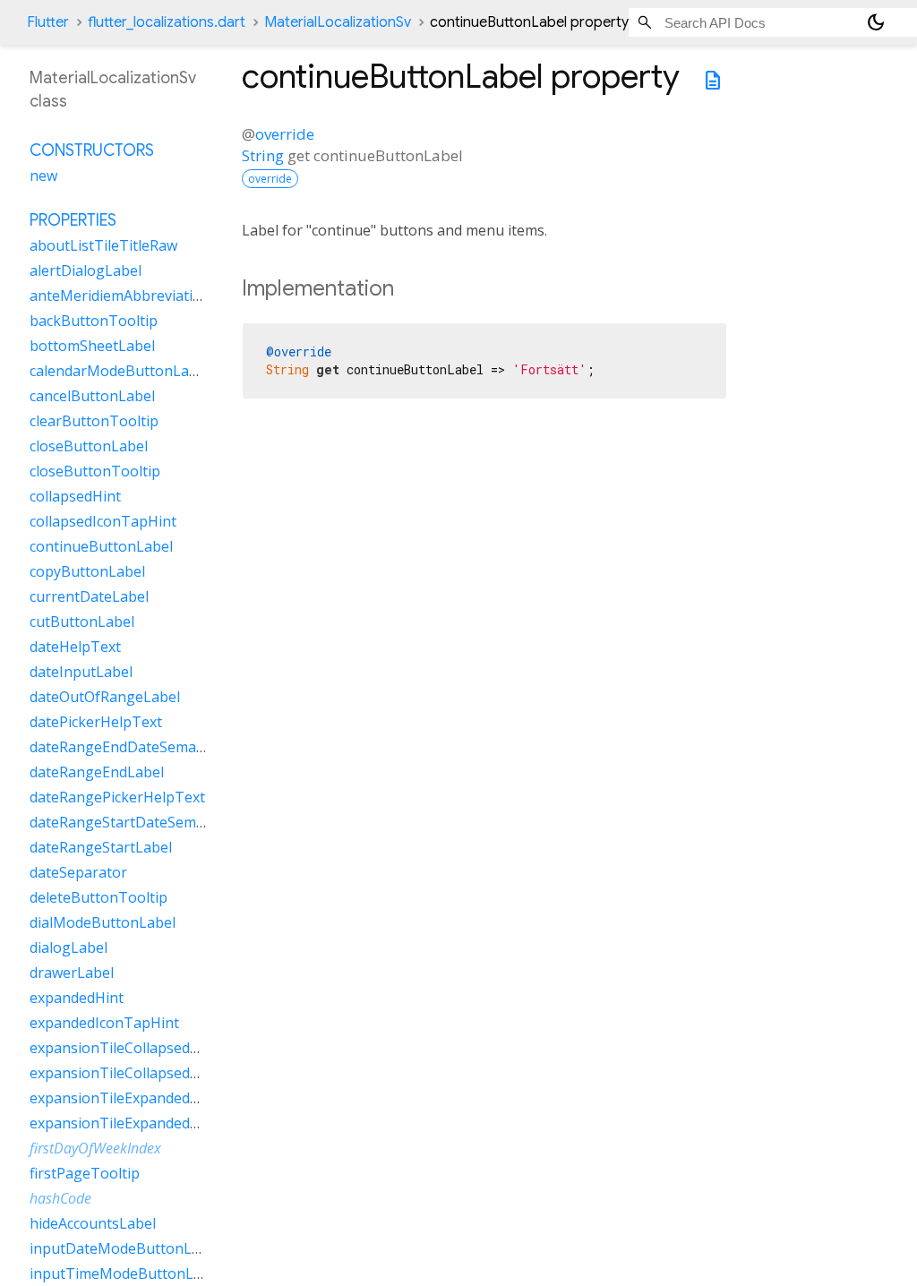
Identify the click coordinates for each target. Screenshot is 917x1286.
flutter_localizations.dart (166, 22)
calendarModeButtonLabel (120, 371)
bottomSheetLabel (92, 346)
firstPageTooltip (85, 1173)
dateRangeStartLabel (101, 847)
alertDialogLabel (85, 270)
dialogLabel (68, 947)
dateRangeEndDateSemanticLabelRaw (157, 747)
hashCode (60, 1198)
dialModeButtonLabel (103, 922)
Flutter (48, 22)
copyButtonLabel (87, 571)
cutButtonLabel (82, 621)
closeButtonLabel (89, 446)
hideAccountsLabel (93, 1223)
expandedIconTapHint (104, 1023)
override (284, 134)
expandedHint (77, 997)
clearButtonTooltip (94, 421)
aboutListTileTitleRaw (103, 245)
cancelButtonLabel (92, 396)
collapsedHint (75, 496)
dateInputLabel (81, 672)
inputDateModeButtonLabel (125, 1248)
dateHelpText (75, 646)
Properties (73, 220)
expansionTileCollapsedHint (124, 1048)
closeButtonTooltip (95, 471)
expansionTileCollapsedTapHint (137, 1073)
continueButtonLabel (101, 546)
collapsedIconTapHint (103, 521)
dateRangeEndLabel (97, 772)
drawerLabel (72, 972)
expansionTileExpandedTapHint (137, 1123)
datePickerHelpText (96, 722)
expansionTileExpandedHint (124, 1098)
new (43, 175)
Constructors (92, 150)
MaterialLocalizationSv (337, 22)
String (263, 155)
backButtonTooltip (94, 320)
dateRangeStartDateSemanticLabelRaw (161, 822)
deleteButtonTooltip (98, 897)
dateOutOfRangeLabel (105, 697)
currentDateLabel (89, 596)
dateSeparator (78, 872)
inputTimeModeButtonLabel (126, 1273)
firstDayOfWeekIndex (95, 1148)
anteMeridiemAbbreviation (120, 295)
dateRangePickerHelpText (117, 797)
